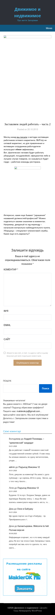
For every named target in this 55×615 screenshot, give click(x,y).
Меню (49, 28)
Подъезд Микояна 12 (29, 466)
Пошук (7, 380)
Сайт (7, 339)
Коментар (11, 269)
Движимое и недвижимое (27, 12)
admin (12, 466)
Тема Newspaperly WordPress (27, 610)
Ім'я (6, 311)
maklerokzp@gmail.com (28, 411)
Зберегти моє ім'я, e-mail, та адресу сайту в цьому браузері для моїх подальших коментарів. (27, 354)
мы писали (22, 136)
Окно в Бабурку (25, 508)
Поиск (45, 388)
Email (7, 325)
